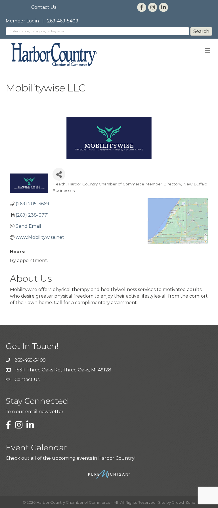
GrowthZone (183, 502)
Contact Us (43, 7)
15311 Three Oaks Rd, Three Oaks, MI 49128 (63, 370)
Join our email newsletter (35, 411)
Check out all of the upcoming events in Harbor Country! (70, 458)
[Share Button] (59, 174)
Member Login (22, 21)
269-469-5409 (62, 21)
